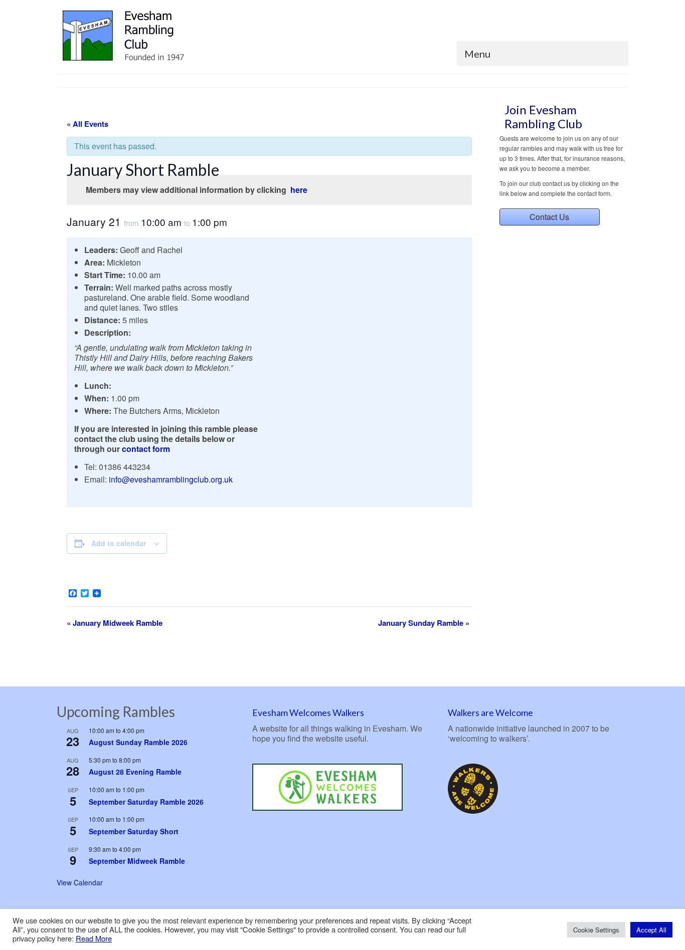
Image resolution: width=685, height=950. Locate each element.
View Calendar (80, 882)
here (298, 189)
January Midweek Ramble (114, 622)
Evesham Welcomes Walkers (308, 712)
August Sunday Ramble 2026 (138, 742)
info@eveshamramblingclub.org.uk (171, 479)
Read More (94, 938)
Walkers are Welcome (490, 712)
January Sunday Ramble (423, 622)
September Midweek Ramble (137, 861)
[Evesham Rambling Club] (147, 36)
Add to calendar (118, 543)
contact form (146, 448)
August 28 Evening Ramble (135, 772)
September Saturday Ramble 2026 (146, 802)
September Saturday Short (134, 831)
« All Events (87, 123)
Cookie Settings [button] (596, 929)
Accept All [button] (651, 929)
